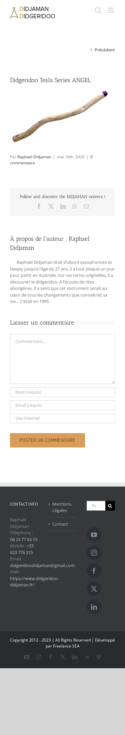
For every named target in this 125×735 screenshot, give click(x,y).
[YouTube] (94, 534)
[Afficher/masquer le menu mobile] (111, 10)
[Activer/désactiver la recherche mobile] (98, 10)
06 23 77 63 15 (23, 539)
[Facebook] (94, 570)
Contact (60, 524)
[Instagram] (94, 552)
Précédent (105, 50)
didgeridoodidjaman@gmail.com (42, 565)
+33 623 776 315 (22, 549)
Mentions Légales (61, 507)
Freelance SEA (66, 646)
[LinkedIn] (94, 606)
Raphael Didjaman (34, 157)
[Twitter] (94, 588)
